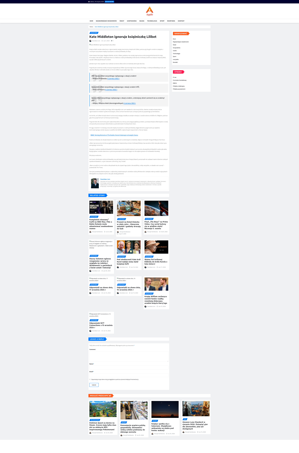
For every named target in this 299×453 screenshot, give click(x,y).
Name (91, 364)
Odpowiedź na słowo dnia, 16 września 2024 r (129, 288)
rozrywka (171, 21)
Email (91, 371)
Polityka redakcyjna (179, 86)
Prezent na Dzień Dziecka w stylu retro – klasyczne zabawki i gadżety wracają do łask (129, 225)
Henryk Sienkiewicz (97, 231)
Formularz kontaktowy (179, 80)
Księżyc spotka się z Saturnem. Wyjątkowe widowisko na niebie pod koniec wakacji (162, 427)
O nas (174, 77)
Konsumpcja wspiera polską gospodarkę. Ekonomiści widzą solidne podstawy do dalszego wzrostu (132, 428)
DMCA (175, 83)
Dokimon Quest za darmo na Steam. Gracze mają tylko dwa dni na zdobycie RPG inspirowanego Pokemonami (102, 426)
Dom (91, 21)
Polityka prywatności (179, 89)
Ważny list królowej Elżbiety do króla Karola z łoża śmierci (156, 261)
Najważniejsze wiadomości (106, 21)
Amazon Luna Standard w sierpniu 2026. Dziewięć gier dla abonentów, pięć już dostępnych (195, 425)
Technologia (152, 21)
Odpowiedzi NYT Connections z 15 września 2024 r (101, 325)
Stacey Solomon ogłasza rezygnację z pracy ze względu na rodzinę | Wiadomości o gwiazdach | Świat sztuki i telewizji (100, 263)
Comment (92, 349)
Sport (162, 21)
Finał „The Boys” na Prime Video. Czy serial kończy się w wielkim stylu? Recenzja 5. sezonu (156, 225)
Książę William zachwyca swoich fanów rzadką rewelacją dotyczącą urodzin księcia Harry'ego (156, 299)
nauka (141, 21)
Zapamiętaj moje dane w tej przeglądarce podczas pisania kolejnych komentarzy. (115, 379)
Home (91, 26)
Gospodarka (132, 21)
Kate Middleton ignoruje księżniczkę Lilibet (106, 26)
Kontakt (181, 21)
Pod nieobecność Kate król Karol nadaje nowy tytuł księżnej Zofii (128, 261)
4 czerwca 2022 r (113, 78)
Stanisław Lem (96, 41)
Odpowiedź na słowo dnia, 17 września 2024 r (101, 288)
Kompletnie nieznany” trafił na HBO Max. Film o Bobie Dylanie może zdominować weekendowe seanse (101, 223)
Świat (122, 21)
